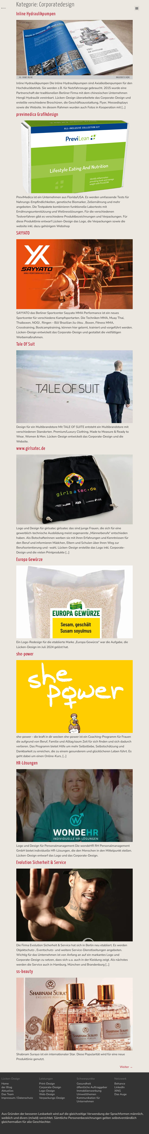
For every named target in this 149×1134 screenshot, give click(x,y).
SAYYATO (23, 233)
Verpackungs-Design (52, 1098)
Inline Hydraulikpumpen (36, 14)
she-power (25, 654)
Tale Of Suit (25, 344)
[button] (136, 8)
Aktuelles (7, 1091)
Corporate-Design (50, 1087)
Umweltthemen (86, 1094)
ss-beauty (24, 971)
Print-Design (47, 1084)
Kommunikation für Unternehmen (88, 1099)
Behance (119, 1084)
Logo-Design (47, 1091)
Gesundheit (84, 1084)
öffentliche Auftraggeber (92, 1087)
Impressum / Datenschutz (17, 1098)
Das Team (7, 1094)
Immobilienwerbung (89, 1091)
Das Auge (120, 1094)
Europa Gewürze (29, 559)
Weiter (126, 1067)
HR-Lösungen (27, 763)
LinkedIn (119, 1087)
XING (117, 1091)
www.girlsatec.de (30, 448)
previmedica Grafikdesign (37, 114)
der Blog (6, 1087)
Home (5, 1084)
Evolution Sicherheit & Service (41, 862)
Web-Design (47, 1094)
